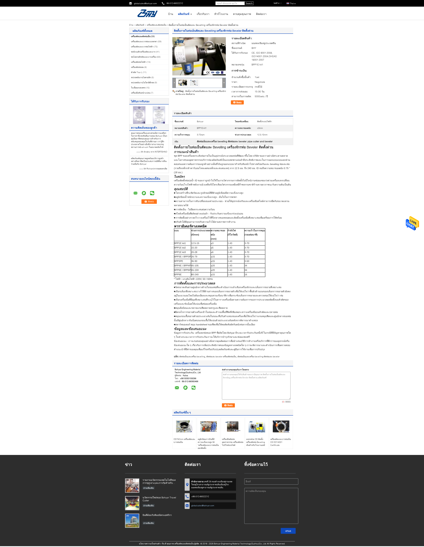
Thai (292, 3)
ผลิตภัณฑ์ (183, 13)
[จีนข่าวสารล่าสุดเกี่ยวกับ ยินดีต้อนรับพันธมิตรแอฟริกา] (132, 520)
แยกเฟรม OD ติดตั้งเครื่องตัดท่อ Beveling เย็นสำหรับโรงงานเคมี (255, 442)
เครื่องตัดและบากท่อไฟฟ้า (142, 46)
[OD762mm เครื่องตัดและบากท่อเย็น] (184, 426)
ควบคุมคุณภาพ (242, 13)
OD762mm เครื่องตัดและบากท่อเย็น (184, 440)
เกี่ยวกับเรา (203, 13)
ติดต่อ (239, 102)
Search (249, 3)
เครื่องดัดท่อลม (137, 67)
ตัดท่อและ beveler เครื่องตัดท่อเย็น (221, 356)
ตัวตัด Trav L (136, 72)
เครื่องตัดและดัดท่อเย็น (156, 25)
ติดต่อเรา (261, 13)
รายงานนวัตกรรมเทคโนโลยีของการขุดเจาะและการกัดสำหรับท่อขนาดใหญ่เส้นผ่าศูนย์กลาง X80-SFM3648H (159, 481)
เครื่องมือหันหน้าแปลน (140, 93)
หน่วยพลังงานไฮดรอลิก (141, 77)
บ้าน (170, 13)
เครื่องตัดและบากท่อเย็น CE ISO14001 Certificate (280, 442)
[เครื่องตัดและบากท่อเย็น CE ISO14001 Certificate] (281, 426)
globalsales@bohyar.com (145, 3)
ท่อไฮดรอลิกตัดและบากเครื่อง (143, 57)
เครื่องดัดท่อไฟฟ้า (138, 62)
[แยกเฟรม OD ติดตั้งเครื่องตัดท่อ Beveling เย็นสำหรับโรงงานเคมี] (256, 426)
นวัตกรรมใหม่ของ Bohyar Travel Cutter (159, 499)
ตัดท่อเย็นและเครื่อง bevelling (192, 356)
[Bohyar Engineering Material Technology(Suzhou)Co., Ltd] (147, 13)
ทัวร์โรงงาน (221, 13)
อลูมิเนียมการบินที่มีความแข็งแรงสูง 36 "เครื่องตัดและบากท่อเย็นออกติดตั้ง (208, 443)
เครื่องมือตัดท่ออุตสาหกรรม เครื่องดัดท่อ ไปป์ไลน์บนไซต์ (232, 442)
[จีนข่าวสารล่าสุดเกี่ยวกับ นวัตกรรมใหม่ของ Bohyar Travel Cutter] (132, 503)
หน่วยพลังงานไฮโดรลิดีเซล (142, 82)
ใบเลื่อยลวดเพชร (138, 87)
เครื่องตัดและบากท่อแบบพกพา (144, 41)
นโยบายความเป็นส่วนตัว (149, 543)
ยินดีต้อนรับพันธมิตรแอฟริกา (157, 515)
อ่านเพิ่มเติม (148, 488)
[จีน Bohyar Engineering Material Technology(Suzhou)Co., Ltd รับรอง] (139, 115)
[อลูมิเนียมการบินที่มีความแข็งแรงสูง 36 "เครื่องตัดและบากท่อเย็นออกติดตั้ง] (208, 426)
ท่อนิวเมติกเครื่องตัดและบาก (143, 51)
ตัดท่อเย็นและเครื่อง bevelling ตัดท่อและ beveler (259, 356)
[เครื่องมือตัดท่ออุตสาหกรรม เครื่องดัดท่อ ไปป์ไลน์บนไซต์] (232, 426)
